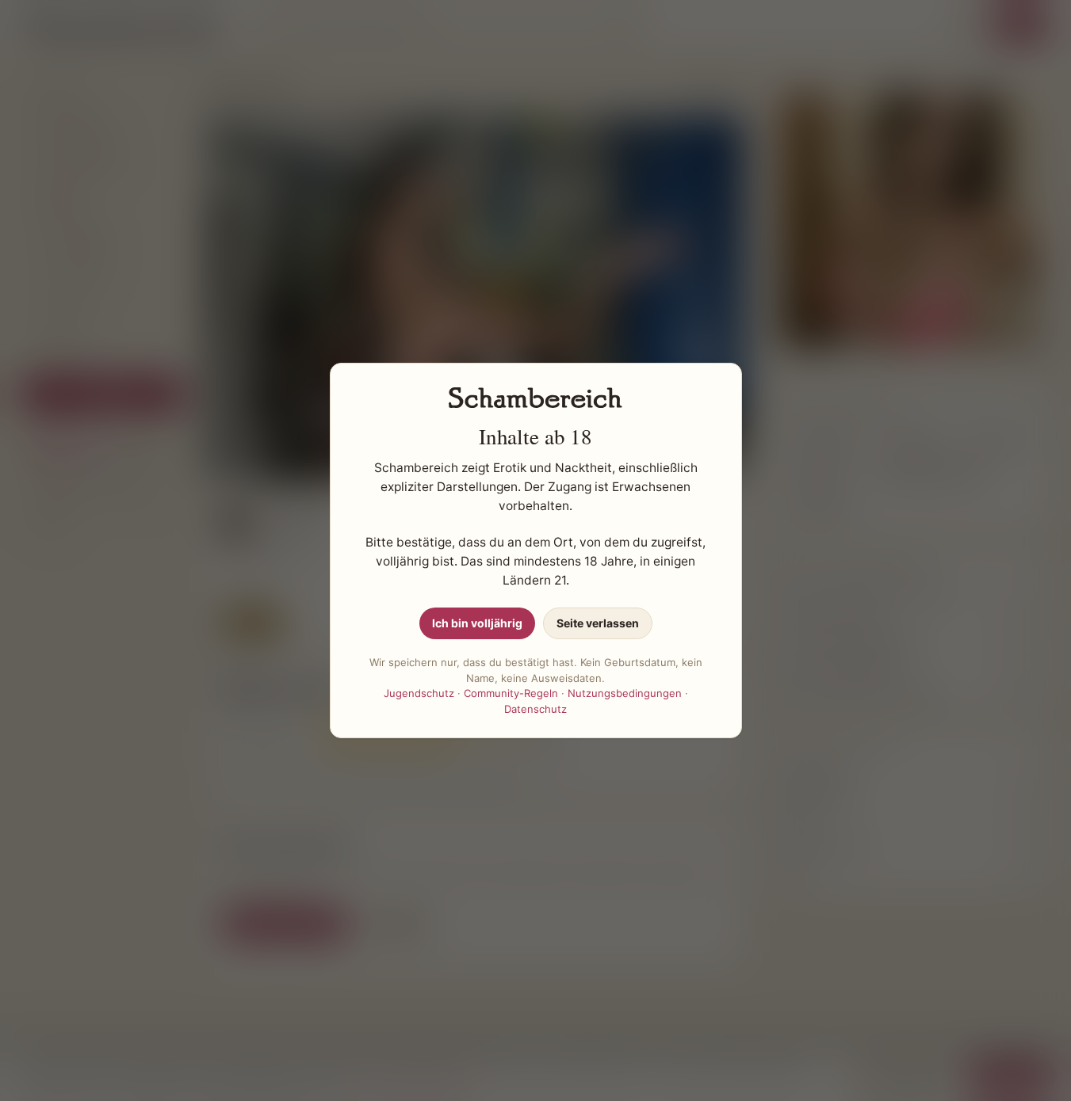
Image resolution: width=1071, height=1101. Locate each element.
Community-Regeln (511, 693)
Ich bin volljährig (477, 623)
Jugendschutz (419, 693)
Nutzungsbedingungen (625, 693)
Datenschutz (535, 709)
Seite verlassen (598, 623)
